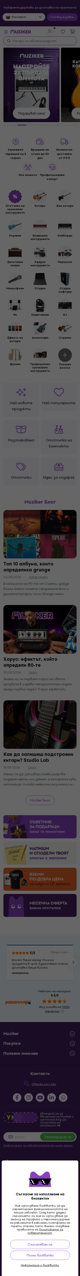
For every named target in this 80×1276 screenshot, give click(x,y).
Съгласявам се (40, 1244)
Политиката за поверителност (45, 1231)
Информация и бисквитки (40, 1265)
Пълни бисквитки (40, 1255)
